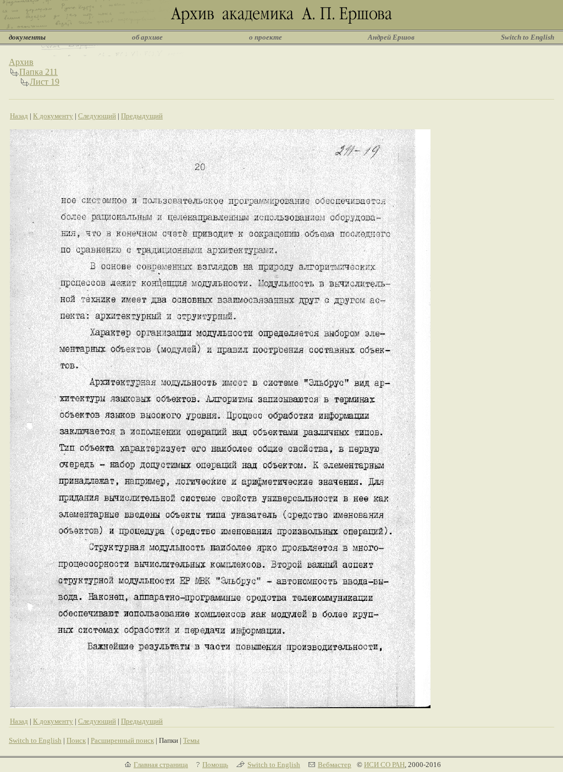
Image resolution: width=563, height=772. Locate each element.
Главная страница (161, 764)
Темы (191, 740)
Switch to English (527, 37)
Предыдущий (142, 116)
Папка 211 (38, 71)
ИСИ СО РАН (384, 764)
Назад (19, 116)
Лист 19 (44, 81)
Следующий (97, 116)
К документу (53, 116)
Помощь (215, 764)
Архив (21, 62)
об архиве (147, 37)
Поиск (76, 740)
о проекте (265, 37)
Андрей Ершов (391, 37)
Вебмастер (334, 764)
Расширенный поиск (122, 740)
